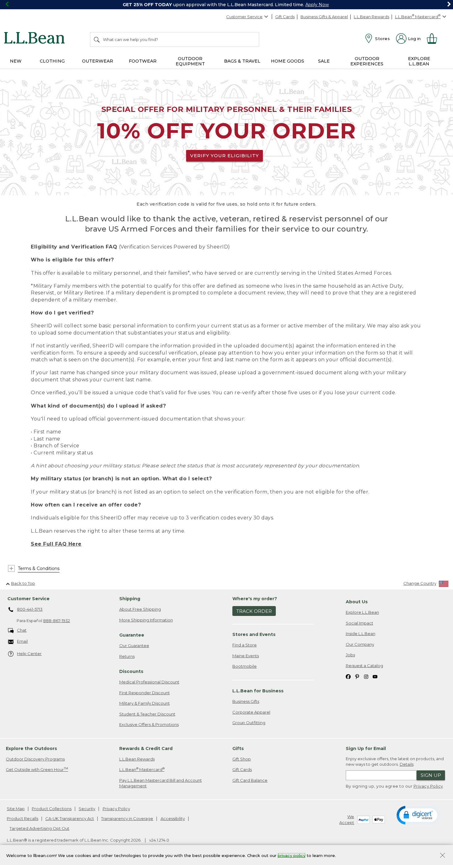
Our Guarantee (134, 645)
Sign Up (431, 775)
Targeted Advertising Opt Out (39, 828)
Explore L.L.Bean (362, 612)
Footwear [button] (143, 61)
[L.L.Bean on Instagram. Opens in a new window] (366, 676)
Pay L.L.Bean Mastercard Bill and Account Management (160, 783)
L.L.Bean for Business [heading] (258, 691)
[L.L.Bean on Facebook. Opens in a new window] (348, 676)
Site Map (16, 808)
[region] (226, 4)
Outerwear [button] (97, 61)
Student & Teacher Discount (147, 713)
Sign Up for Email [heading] (366, 748)
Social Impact (359, 623)
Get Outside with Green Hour (37, 769)
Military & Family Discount (144, 703)
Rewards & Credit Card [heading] (146, 748)
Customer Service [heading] (28, 598)
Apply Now (317, 4)
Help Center (29, 653)
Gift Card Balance (249, 780)
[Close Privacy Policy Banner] (442, 855)
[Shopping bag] (434, 38)
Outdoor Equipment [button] (190, 61)
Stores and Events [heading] (253, 634)
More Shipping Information (146, 619)
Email (22, 641)
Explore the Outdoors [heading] (31, 748)
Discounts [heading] (131, 671)
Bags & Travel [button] (242, 61)
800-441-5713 (30, 609)
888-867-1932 (56, 620)
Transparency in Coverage (127, 818)
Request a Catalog (364, 665)
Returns (127, 656)
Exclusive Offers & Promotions (149, 724)
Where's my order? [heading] (254, 598)
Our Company (360, 644)
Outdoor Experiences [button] (366, 61)
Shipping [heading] (129, 598)
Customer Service (244, 16)
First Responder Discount (144, 692)
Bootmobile (244, 666)
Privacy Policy (428, 786)
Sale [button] (324, 61)
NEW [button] (16, 61)
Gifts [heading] (238, 748)
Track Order (254, 611)
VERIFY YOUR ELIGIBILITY (224, 155)
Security (87, 808)
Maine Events (245, 655)
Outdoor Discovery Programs (35, 758)
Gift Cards (285, 16)
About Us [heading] (357, 602)
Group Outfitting (248, 722)
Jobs (350, 654)
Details (407, 764)
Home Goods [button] (287, 61)
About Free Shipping (140, 609)
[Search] (97, 39)
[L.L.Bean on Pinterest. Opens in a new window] (357, 676)
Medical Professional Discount (149, 681)
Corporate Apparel (251, 712)
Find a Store (244, 644)
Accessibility (173, 818)
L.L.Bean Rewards (371, 16)
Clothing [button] (52, 61)
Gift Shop (241, 758)
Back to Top (23, 583)
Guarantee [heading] (131, 635)
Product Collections (51, 808)
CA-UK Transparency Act (69, 818)
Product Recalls (22, 818)
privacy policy (291, 855)
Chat (22, 630)
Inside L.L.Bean (360, 633)
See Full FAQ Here (56, 544)
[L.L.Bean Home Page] (36, 39)
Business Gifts (245, 701)
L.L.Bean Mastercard (142, 769)
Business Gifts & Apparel (324, 16)
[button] (418, 814)
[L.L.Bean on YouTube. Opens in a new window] (375, 676)
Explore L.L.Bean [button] (419, 61)
